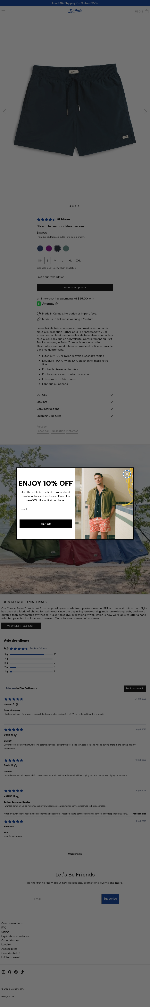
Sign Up (46, 524)
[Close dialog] (127, 474)
